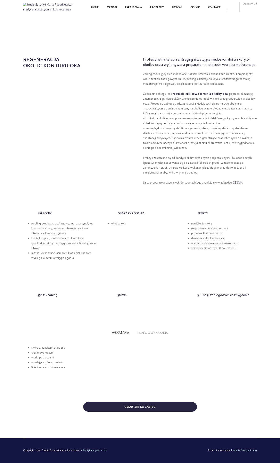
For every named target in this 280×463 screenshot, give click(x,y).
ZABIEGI (112, 7)
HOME (95, 7)
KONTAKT (214, 7)
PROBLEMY (157, 7)
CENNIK (195, 7)
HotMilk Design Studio (244, 451)
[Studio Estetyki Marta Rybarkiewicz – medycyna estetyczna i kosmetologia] (52, 7)
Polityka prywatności (95, 451)
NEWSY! (177, 7)
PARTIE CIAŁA (133, 7)
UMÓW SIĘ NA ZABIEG (140, 406)
